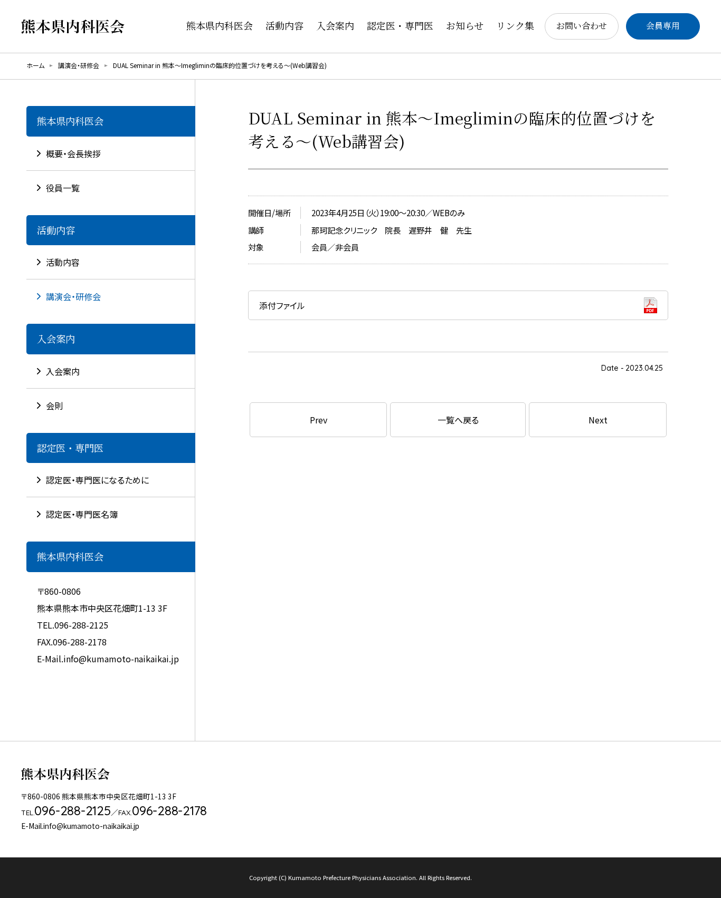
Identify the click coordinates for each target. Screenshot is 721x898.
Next (598, 419)
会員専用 (663, 26)
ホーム (35, 65)
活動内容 (63, 262)
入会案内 (63, 371)
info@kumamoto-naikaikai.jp (121, 658)
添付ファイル (282, 305)
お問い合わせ (581, 26)
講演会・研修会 (78, 65)
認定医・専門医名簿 (82, 514)
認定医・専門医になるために (97, 480)
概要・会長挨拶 (73, 153)
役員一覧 (63, 187)
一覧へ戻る (458, 419)
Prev (318, 419)
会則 (54, 405)
